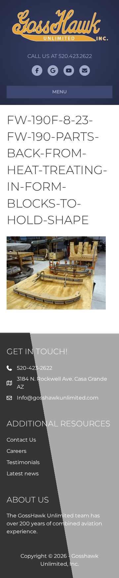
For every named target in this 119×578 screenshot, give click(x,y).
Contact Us (21, 440)
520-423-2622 (34, 368)
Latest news (23, 473)
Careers (16, 451)
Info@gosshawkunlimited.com (58, 398)
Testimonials (23, 462)
